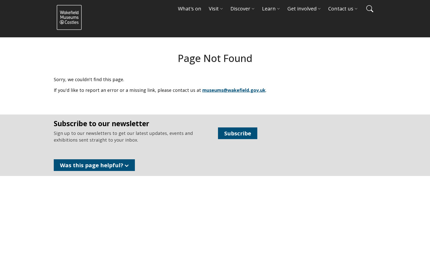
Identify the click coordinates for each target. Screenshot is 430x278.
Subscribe (237, 133)
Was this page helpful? (92, 165)
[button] (367, 8)
